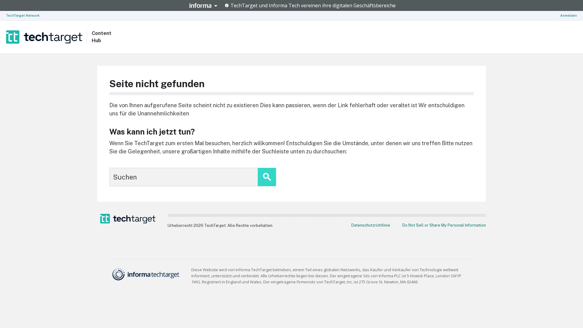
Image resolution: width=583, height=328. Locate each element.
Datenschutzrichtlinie (370, 225)
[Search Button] (267, 177)
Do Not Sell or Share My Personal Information (444, 225)
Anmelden (568, 15)
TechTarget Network (22, 15)
